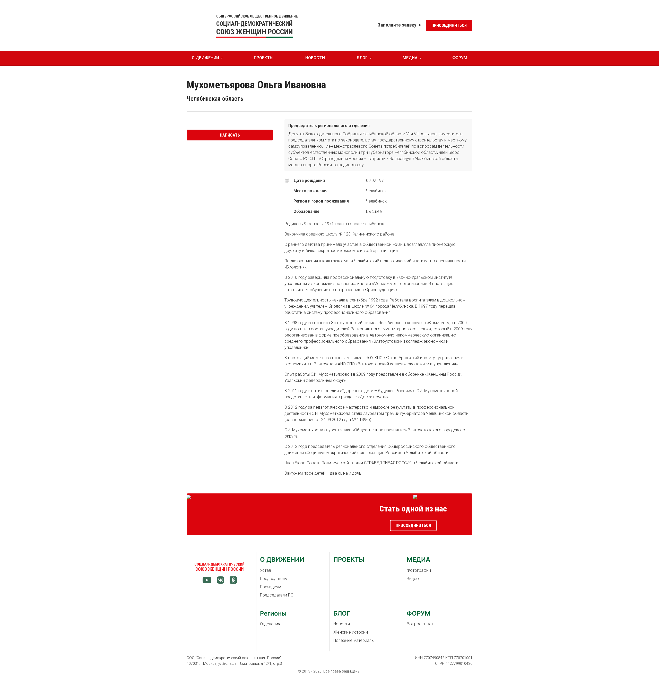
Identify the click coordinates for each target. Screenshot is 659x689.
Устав (265, 570)
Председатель (273, 578)
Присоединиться (449, 25)
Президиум (270, 586)
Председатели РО (276, 595)
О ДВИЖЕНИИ (205, 57)
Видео (413, 578)
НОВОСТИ (315, 57)
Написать (230, 135)
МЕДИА (410, 57)
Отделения (270, 623)
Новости (341, 623)
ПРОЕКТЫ (263, 57)
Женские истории (350, 632)
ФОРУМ (459, 57)
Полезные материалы (353, 640)
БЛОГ (362, 57)
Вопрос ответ (420, 623)
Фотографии (419, 570)
